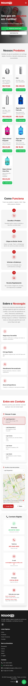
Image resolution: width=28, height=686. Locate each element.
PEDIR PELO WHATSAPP (15, 28)
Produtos (3, 634)
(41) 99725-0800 (7, 665)
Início (2, 632)
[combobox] (14, 470)
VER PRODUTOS (14, 33)
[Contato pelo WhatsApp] (24, 682)
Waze (20, 506)
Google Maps (9, 506)
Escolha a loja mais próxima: (12, 467)
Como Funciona (5, 637)
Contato (3, 639)
